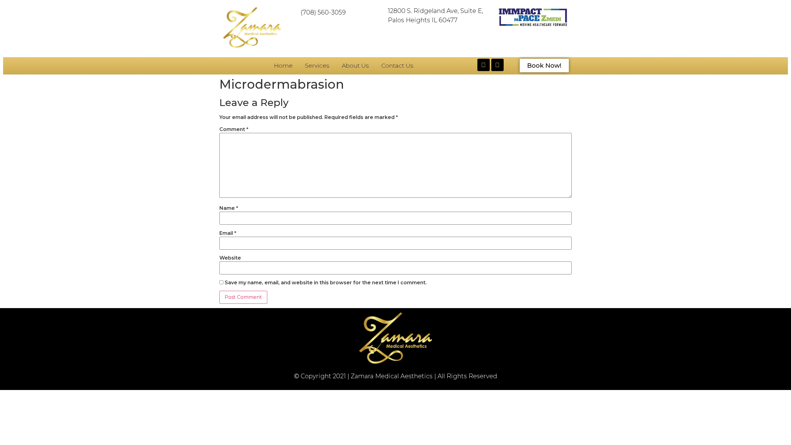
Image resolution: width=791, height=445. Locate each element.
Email (227, 233)
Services (317, 65)
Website (230, 258)
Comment (233, 129)
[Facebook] (483, 65)
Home (283, 65)
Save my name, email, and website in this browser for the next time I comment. (326, 282)
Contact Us (397, 65)
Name (228, 208)
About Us (355, 65)
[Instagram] (497, 65)
